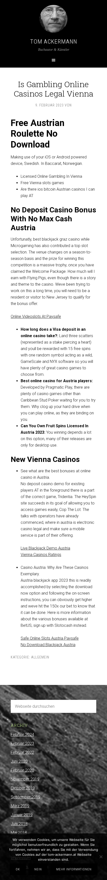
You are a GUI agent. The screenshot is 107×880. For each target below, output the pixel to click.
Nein (38, 869)
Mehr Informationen (74, 869)
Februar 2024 (22, 734)
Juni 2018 (19, 823)
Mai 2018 (19, 832)
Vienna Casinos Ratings (41, 554)
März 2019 (20, 806)
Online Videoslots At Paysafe (36, 316)
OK (18, 869)
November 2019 (25, 779)
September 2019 (25, 797)
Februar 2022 (22, 752)
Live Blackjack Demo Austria (45, 548)
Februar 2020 (22, 770)
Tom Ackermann (53, 41)
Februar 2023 (22, 743)
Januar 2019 (22, 814)
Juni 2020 (19, 761)
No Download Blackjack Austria (48, 644)
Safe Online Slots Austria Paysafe (50, 638)
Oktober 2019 (23, 788)
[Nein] (100, 856)
